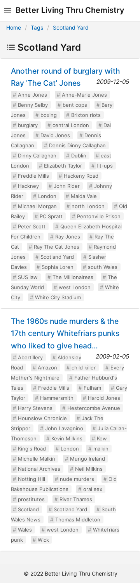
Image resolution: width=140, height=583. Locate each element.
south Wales (102, 267)
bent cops (75, 105)
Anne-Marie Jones (84, 95)
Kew (102, 438)
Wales (25, 529)
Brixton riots (86, 115)
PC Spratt (51, 216)
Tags (37, 27)
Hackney (28, 186)
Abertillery (30, 357)
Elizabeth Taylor (63, 166)
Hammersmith (57, 398)
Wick (43, 540)
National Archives (39, 469)
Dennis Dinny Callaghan (77, 145)
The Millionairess (72, 277)
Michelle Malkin (36, 459)
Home (13, 27)
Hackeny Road (81, 176)
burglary (28, 125)
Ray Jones (67, 236)
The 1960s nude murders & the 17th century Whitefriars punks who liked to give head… (65, 333)
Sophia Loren (58, 267)
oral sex (92, 489)
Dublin (78, 155)
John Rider (67, 186)
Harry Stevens (35, 408)
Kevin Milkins (66, 438)
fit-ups (104, 166)
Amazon (47, 367)
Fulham (92, 388)
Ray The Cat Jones (56, 247)
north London (88, 206)
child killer (84, 367)
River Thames (76, 499)
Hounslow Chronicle (42, 418)
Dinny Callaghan (37, 155)
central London (70, 125)
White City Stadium (58, 297)
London (47, 196)
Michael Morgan (37, 206)
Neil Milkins (89, 469)
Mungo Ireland (87, 459)
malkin (100, 448)
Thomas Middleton (77, 519)
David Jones (55, 135)
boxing (48, 115)
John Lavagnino (64, 428)
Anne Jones (32, 95)
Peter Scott (32, 226)
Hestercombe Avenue (93, 408)
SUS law (28, 277)
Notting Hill (31, 479)
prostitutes (31, 499)
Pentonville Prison (99, 216)
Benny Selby (33, 105)
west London (75, 287)
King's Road (32, 448)
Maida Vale (84, 196)
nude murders (77, 479)
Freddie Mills (33, 176)
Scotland (28, 509)
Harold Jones (104, 398)
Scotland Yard (71, 27)
